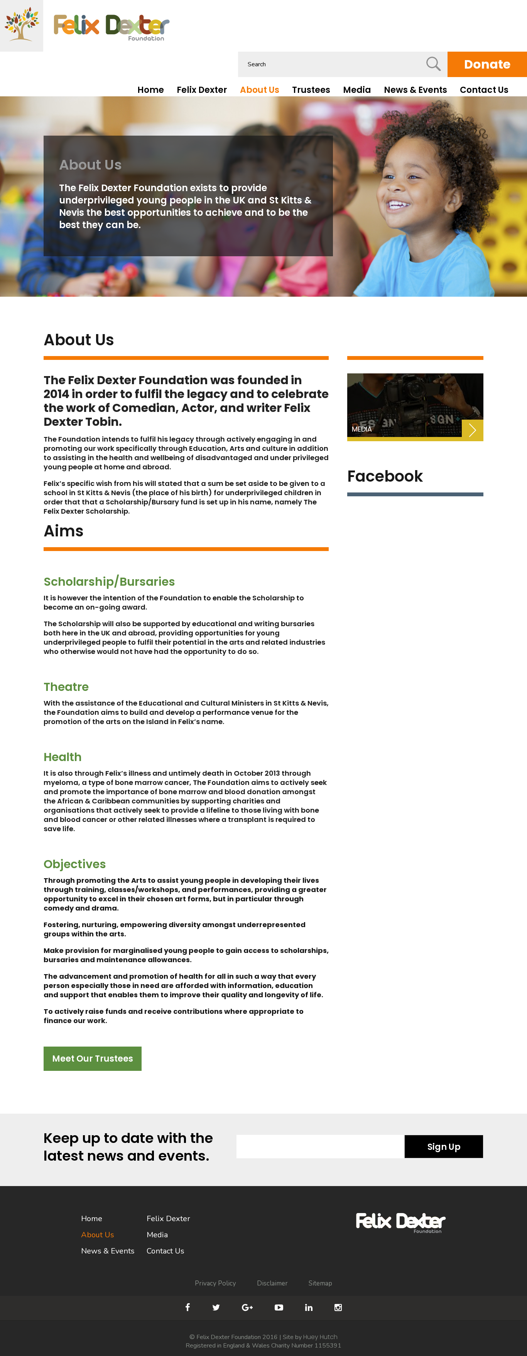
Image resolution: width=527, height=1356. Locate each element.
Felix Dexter (202, 90)
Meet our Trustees (92, 1059)
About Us (259, 90)
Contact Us (484, 90)
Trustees (311, 90)
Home (150, 90)
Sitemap (320, 1283)
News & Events (415, 90)
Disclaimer (272, 1283)
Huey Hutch (320, 1336)
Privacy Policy (215, 1283)
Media (357, 90)
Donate (487, 64)
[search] (433, 64)
